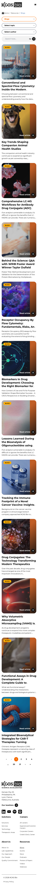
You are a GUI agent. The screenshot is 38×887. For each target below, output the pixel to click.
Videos (22, 864)
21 (20, 764)
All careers (24, 823)
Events (22, 851)
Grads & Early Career (27, 834)
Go (30, 39)
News (22, 854)
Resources (15, 13)
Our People (6, 857)
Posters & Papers (26, 860)
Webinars (23, 867)
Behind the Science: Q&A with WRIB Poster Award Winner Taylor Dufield (18, 264)
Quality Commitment (10, 860)
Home (6, 13)
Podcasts (23, 857)
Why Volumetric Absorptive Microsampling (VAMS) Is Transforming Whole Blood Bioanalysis (18, 623)
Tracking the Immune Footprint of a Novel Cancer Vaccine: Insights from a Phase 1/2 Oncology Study (18, 504)
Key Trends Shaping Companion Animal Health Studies (15, 145)
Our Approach (7, 854)
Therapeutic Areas (8, 832)
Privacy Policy (8, 882)
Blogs (22, 848)
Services (5, 826)
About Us (5, 848)
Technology (6, 829)
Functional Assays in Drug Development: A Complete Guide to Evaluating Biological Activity (19, 682)
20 (14, 764)
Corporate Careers (26, 831)
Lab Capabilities (7, 851)
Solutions (5, 823)
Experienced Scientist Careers (28, 827)
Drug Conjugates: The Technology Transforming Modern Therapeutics (19, 561)
